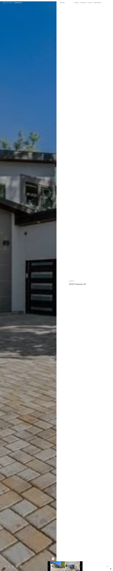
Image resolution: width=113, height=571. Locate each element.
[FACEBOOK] (5, 566)
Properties (76, 2)
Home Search (83, 2)
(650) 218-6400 (97, 2)
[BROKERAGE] (20, 566)
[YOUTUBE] (17, 566)
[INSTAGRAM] (9, 566)
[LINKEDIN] (13, 566)
